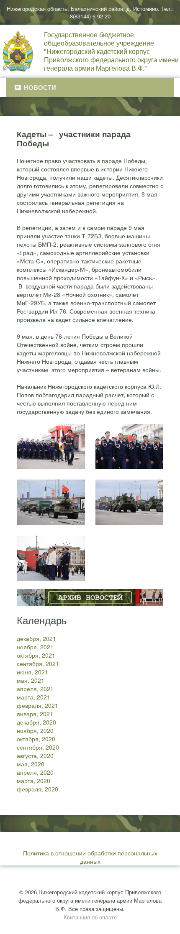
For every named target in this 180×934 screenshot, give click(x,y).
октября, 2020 (36, 739)
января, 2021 (35, 713)
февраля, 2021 (37, 705)
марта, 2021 (33, 697)
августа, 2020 (35, 755)
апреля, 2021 (35, 688)
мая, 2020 (30, 764)
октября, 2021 (36, 655)
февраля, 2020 (37, 789)
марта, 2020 (33, 780)
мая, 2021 (30, 680)
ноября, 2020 (35, 730)
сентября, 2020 (38, 747)
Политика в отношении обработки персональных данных (90, 857)
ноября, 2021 (35, 647)
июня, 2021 (32, 672)
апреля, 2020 (35, 772)
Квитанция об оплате (90, 917)
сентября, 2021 (38, 663)
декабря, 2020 (36, 722)
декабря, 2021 (36, 638)
